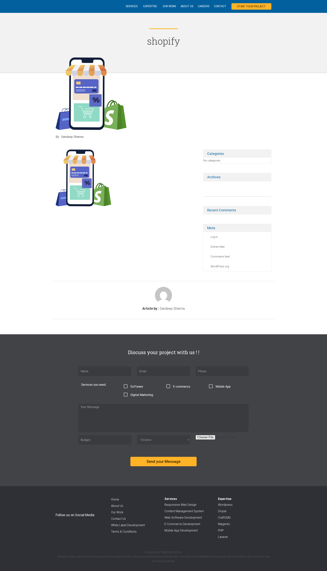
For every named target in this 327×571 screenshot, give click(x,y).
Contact (220, 6)
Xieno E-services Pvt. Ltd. (64, 6)
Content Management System (184, 511)
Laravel (223, 537)
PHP (221, 530)
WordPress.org (220, 266)
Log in (214, 236)
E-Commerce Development (182, 524)
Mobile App (223, 386)
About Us (187, 6)
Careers (203, 6)
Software (136, 386)
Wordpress (225, 505)
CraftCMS (224, 517)
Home (115, 499)
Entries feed (217, 246)
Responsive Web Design (180, 505)
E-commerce (181, 386)
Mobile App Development (181, 530)
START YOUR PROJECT (251, 6)
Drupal (222, 511)
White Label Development (128, 525)
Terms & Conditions (124, 531)
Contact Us (118, 519)
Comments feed (220, 256)
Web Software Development (183, 517)
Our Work (169, 6)
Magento (224, 524)
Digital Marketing (141, 395)
